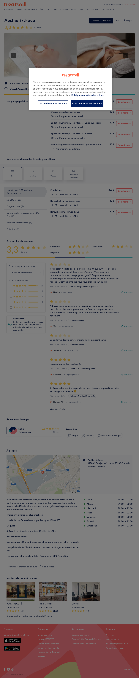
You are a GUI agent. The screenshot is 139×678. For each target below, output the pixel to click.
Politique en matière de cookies (87, 95)
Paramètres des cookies (53, 103)
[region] (70, 89)
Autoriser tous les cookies (87, 103)
